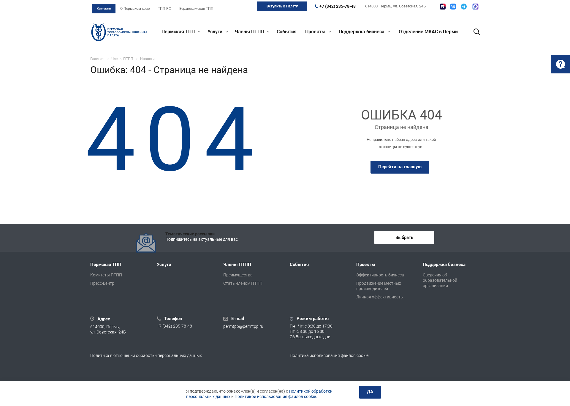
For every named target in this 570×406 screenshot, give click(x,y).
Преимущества (238, 275)
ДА (370, 391)
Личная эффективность (379, 297)
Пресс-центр (102, 283)
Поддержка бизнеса (362, 31)
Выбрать (404, 237)
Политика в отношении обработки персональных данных (146, 355)
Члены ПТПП (250, 31)
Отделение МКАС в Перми (428, 31)
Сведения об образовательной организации (440, 280)
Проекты (316, 31)
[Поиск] (474, 31)
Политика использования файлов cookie (329, 355)
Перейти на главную (400, 166)
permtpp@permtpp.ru (243, 326)
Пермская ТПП (179, 31)
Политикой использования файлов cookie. (276, 396)
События (287, 31)
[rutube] (443, 7)
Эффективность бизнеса (380, 275)
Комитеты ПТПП (106, 275)
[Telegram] (464, 7)
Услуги (216, 31)
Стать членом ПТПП (242, 283)
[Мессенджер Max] (475, 7)
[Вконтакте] (453, 7)
